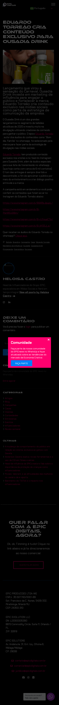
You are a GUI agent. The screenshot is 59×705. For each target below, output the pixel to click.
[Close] (48, 339)
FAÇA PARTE (21, 363)
